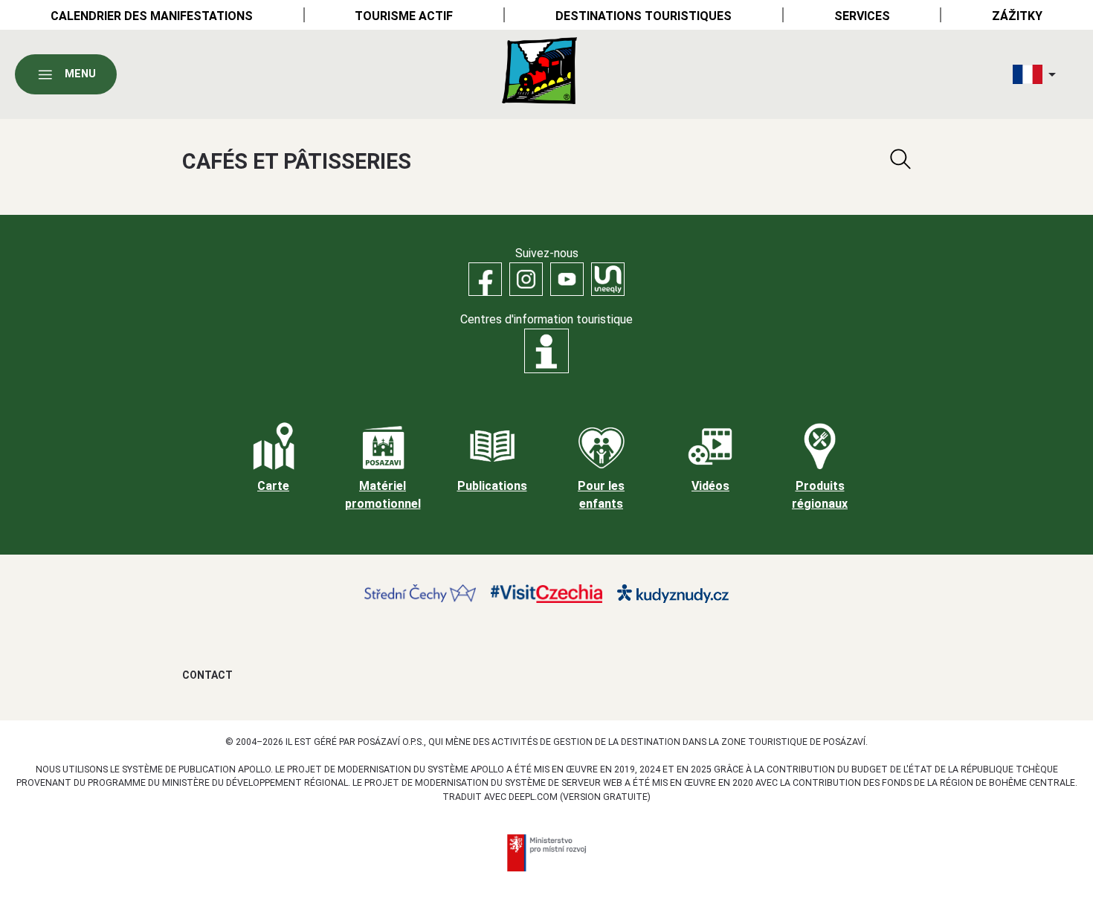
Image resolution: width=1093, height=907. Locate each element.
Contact (207, 675)
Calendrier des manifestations (152, 16)
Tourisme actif (404, 16)
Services (862, 16)
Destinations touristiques (643, 16)
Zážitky (1017, 16)
